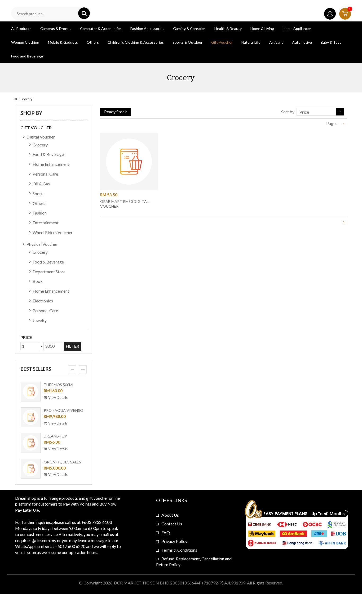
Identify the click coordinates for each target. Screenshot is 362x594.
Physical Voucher (42, 244)
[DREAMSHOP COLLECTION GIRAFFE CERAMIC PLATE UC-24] (30, 443)
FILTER (72, 346)
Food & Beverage (48, 154)
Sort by (287, 111)
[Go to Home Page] (15, 99)
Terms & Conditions (179, 549)
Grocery (40, 144)
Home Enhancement (51, 164)
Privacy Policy (174, 541)
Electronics (43, 300)
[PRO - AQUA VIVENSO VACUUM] (30, 417)
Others (39, 203)
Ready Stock (115, 111)
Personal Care (45, 173)
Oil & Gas (41, 183)
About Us (170, 514)
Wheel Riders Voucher (53, 232)
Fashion (40, 212)
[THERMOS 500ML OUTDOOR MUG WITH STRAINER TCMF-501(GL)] (30, 392)
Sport (38, 193)
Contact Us (171, 523)
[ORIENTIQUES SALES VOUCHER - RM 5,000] (30, 469)
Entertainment (46, 222)
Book (38, 281)
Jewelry (40, 320)
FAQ (165, 532)
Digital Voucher (41, 136)
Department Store (49, 271)
